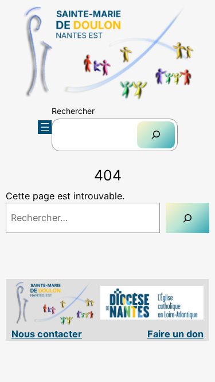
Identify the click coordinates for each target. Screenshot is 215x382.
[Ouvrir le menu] (45, 127)
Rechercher (73, 111)
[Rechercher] (156, 134)
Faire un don (175, 334)
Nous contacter (46, 334)
